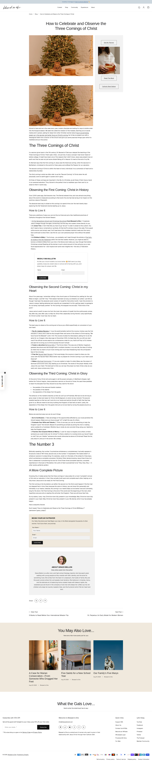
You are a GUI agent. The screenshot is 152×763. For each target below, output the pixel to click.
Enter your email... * (11, 727)
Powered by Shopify (23, 754)
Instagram (140, 728)
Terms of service (121, 759)
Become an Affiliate (121, 731)
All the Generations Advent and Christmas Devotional (49, 221)
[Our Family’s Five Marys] (108, 655)
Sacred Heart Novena (45, 354)
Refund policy (101, 759)
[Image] (109, 60)
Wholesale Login (120, 735)
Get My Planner (109, 43)
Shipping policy (132, 759)
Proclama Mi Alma (121, 738)
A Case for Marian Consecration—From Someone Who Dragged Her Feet (43, 677)
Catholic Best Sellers (109, 86)
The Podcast (140, 738)
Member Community (143, 741)
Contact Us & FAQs (121, 728)
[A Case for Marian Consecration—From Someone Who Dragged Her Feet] (44, 655)
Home (30, 14)
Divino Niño (51, 345)
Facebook (140, 725)
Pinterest (139, 731)
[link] (36, 600)
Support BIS (119, 722)
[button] (2, 381)
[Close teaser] (5, 373)
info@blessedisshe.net (66, 722)
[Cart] (148, 7)
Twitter (139, 735)
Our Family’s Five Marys (105, 673)
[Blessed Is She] (12, 7)
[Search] (139, 7)
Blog (36, 14)
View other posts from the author (62, 570)
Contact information (143, 759)
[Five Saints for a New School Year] (76, 655)
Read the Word (109, 78)
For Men (118, 741)
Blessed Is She (12, 754)
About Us (118, 725)
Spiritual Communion (44, 361)
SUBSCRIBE (42, 278)
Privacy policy (110, 759)
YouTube (139, 722)
